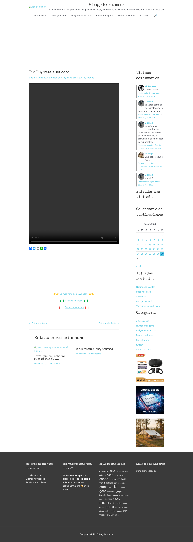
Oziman (149, 101)
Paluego (149, 153)
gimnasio (110, 491)
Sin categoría (142, 340)
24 (138, 253)
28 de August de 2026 (146, 117)
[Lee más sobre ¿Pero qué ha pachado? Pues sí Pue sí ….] (53, 349)
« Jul (138, 266)
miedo (116, 498)
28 (154, 253)
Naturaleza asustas (145, 287)
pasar (125, 503)
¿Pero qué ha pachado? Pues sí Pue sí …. (49, 358)
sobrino (90, 77)
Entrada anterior (38, 323)
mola (104, 502)
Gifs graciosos (59, 15)
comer (112, 479)
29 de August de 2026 (146, 96)
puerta (82, 77)
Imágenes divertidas (146, 330)
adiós (69, 77)
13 (150, 244)
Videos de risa (57, 77)
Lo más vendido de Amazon (73, 294)
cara (116, 475)
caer (109, 475)
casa (75, 77)
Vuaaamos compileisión (148, 306)
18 (142, 249)
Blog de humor (106, 5)
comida (122, 479)
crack (103, 487)
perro (109, 507)
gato (102, 491)
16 (162, 244)
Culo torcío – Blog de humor (149, 182)
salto (113, 511)
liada (121, 495)
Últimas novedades (74, 307)
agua (112, 470)
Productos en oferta (36, 482)
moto (112, 503)
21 (154, 249)
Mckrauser (150, 86)
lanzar (115, 495)
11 (142, 244)
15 (158, 244)
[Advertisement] (96, 41)
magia (126, 495)
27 (150, 253)
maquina (108, 499)
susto (119, 511)
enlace (66, 482)
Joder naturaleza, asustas (94, 349)
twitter (139, 344)
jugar (109, 495)
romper (125, 507)
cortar (122, 483)
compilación (106, 482)
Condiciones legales (146, 471)
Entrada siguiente (109, 323)
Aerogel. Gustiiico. (145, 301)
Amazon (120, 471)
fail (117, 486)
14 (154, 244)
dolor (111, 487)
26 (146, 253)
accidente (103, 471)
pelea (101, 507)
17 (138, 249)
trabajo (102, 515)
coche (103, 479)
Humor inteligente (105, 15)
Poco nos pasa (143, 291)
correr (116, 483)
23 (162, 249)
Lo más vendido (34, 475)
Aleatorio (144, 15)
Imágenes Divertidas (81, 15)
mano (101, 499)
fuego (123, 487)
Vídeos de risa (41, 15)
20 (150, 249)
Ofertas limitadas (73, 300)
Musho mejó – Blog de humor (149, 93)
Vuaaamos (141, 296)
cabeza (102, 475)
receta (118, 507)
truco (110, 514)
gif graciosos (142, 321)
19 (146, 249)
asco (126, 471)
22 (158, 249)
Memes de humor (127, 15)
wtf (117, 514)
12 (146, 244)
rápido (101, 511)
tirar (125, 511)
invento (102, 495)
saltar (107, 511)
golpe (119, 491)
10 (138, 244)
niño (119, 503)
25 (142, 253)
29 (158, 253)
